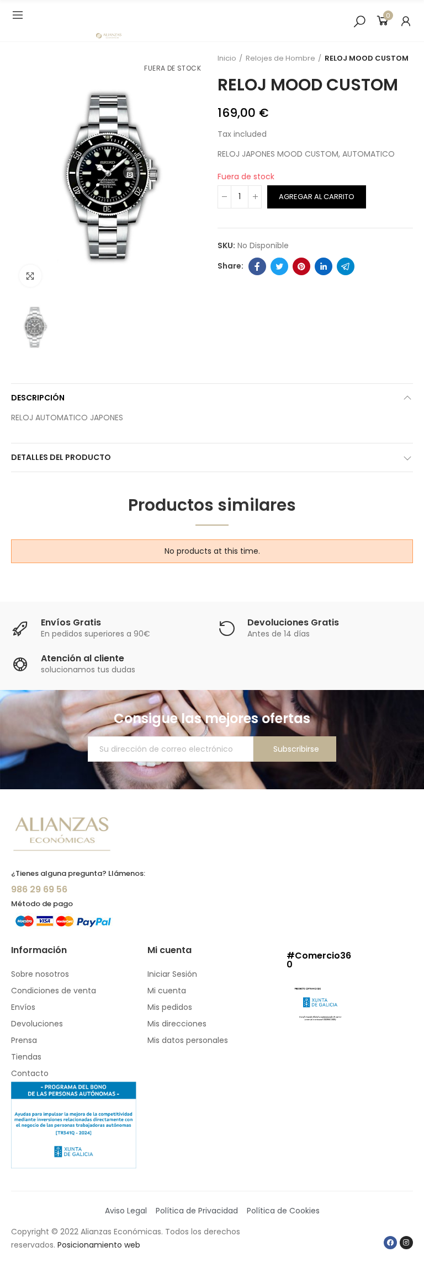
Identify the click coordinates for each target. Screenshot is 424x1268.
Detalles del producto (61, 457)
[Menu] (17, 15)
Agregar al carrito (316, 196)
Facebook (257, 266)
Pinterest (301, 266)
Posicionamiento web (98, 1244)
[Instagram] (406, 1242)
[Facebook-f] (390, 1242)
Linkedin (323, 266)
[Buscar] (359, 21)
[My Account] (406, 21)
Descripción (38, 397)
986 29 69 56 (39, 889)
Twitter (279, 266)
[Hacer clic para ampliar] (30, 276)
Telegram (345, 266)
